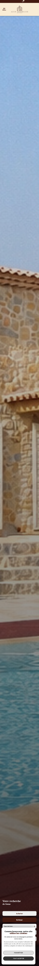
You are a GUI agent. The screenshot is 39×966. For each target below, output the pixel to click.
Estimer (19, 920)
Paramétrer (18, 953)
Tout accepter (18, 958)
